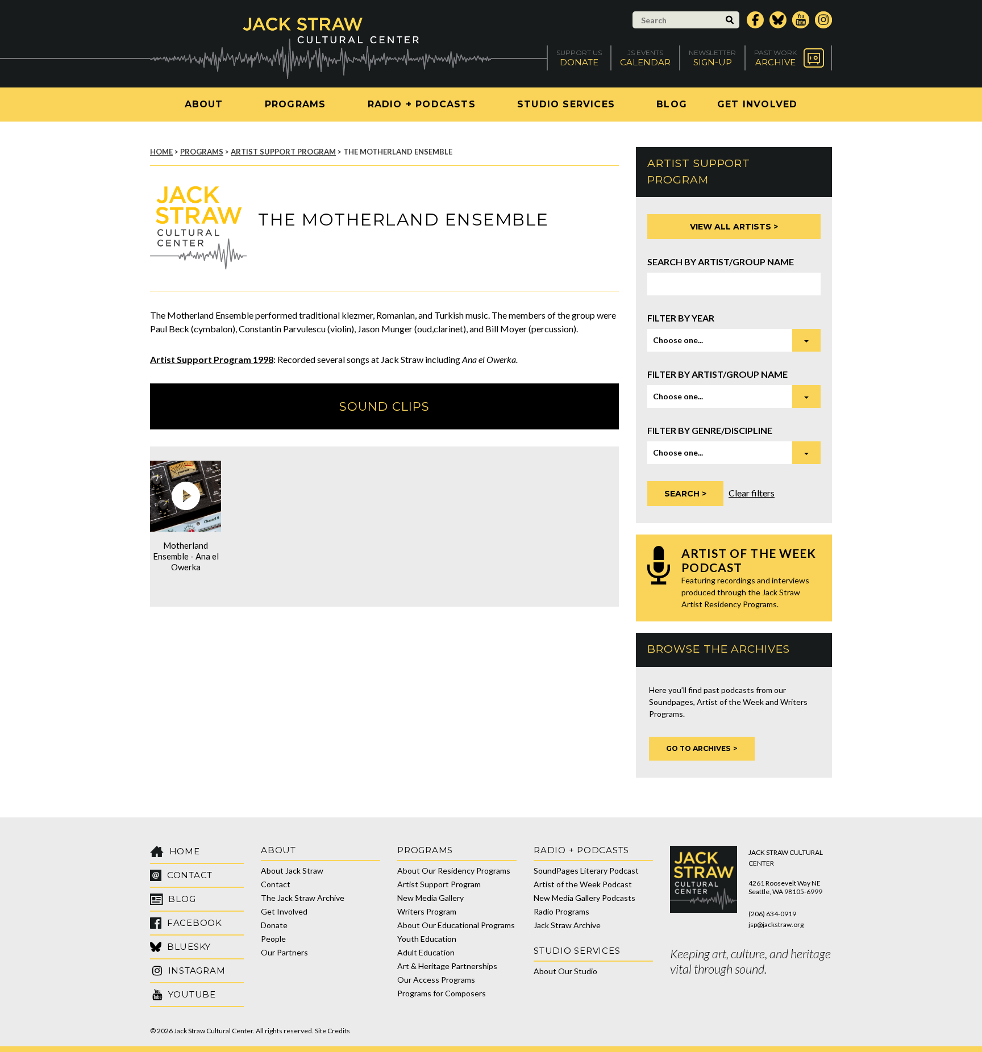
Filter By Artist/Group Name (717, 374)
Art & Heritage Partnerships (447, 966)
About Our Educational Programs (456, 925)
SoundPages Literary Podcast (586, 870)
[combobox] (734, 340)
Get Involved (757, 104)
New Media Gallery (430, 898)
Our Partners (284, 952)
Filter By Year (680, 317)
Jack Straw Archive (567, 925)
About (204, 104)
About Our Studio (565, 971)
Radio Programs (561, 911)
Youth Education (426, 939)
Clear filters (752, 492)
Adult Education (426, 952)
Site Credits (332, 1030)
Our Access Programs (436, 979)
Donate (274, 925)
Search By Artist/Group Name (720, 261)
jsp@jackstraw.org (776, 924)
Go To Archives (698, 748)
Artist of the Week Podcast (583, 884)
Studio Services (566, 104)
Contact (275, 884)
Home (161, 151)
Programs (295, 104)
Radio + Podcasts (422, 104)
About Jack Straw (292, 870)
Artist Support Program (283, 151)
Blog (671, 104)
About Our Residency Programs (453, 870)
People (273, 939)
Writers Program (426, 911)
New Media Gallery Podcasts (584, 898)
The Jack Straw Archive (302, 898)
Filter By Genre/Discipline (709, 430)
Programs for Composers (441, 993)
